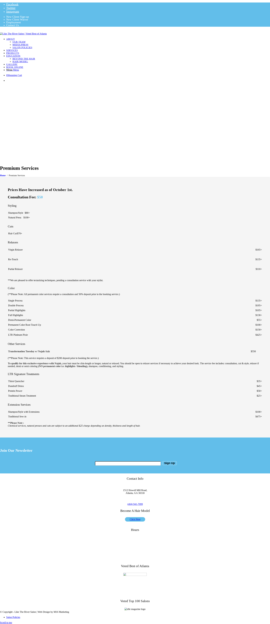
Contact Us (12, 25)
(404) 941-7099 (135, 504)
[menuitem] (138, 16)
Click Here (135, 519)
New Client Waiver (17, 19)
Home (3, 175)
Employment (13, 22)
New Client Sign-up (17, 16)
